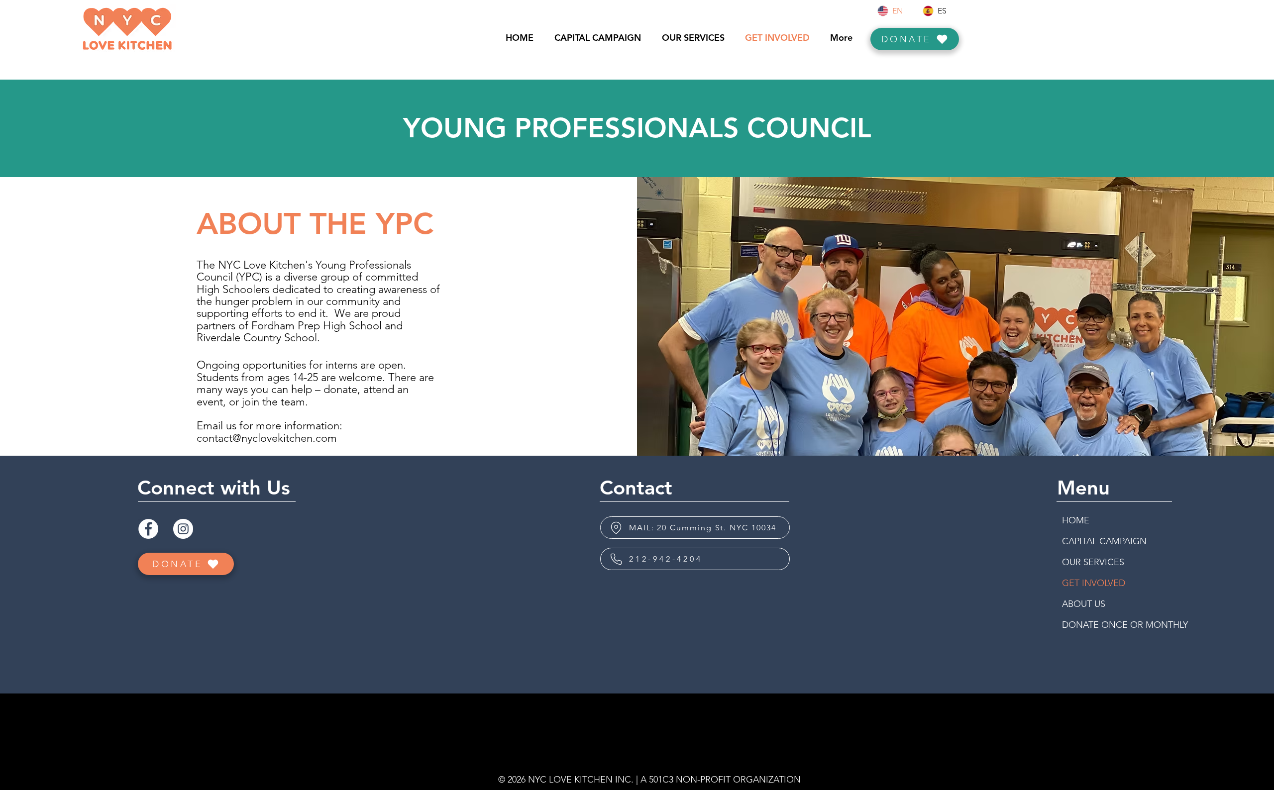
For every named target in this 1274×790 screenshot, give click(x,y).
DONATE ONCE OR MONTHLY (1098, 624)
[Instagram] (183, 529)
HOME (1075, 520)
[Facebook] (148, 529)
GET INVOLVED (1093, 583)
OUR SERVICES (1093, 562)
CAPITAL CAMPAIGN (1098, 541)
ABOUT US (1083, 603)
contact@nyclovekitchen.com (267, 438)
